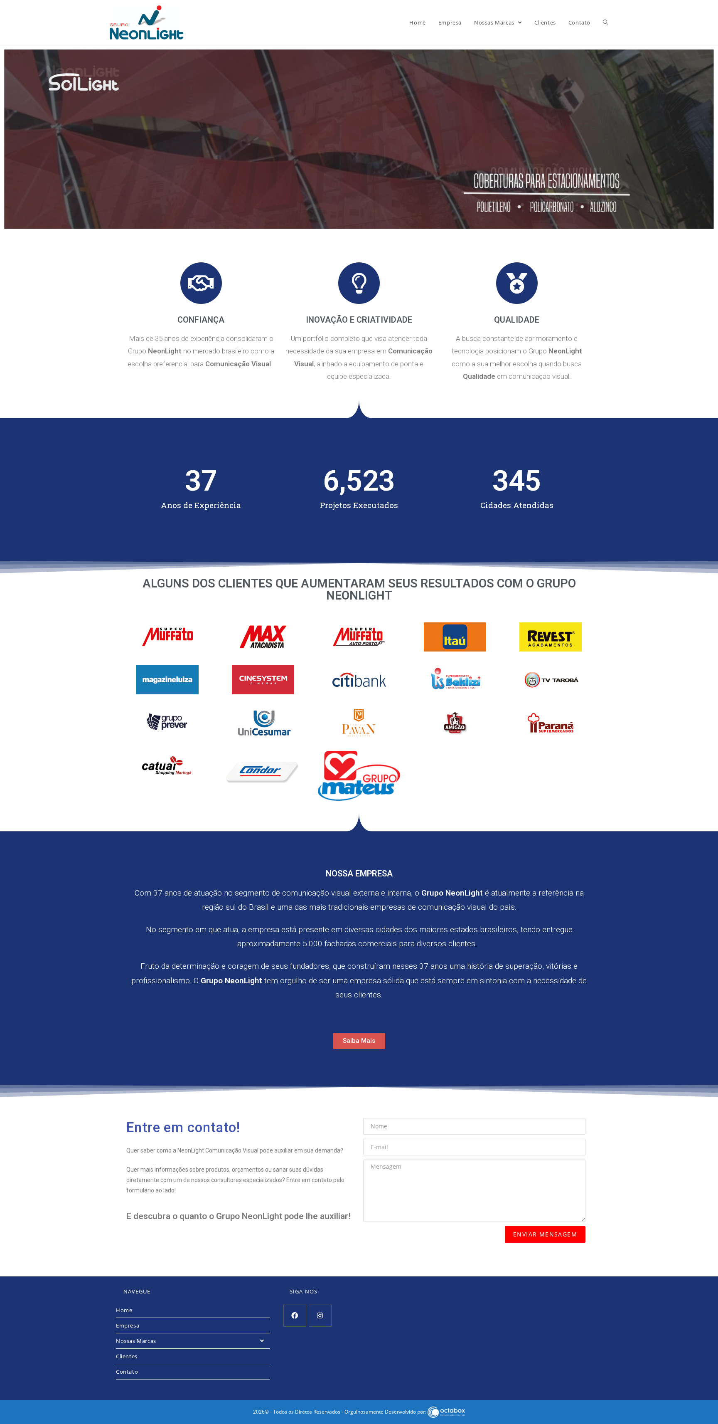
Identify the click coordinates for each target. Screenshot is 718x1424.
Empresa (127, 1325)
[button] (359, 1041)
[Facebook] (294, 1315)
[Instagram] (320, 1315)
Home (124, 1310)
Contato (127, 1371)
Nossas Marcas (136, 1341)
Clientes (127, 1356)
